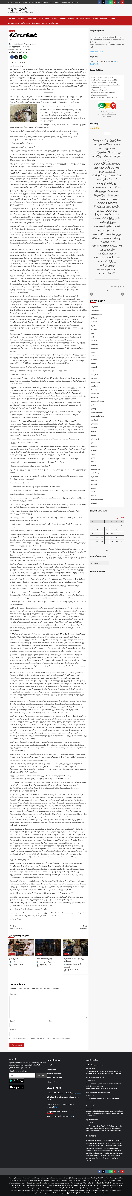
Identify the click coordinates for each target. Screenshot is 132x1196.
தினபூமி (93, 431)
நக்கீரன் (93, 458)
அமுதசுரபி (94, 306)
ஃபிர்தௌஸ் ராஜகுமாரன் (30, 44)
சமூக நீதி (63, 18)
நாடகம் (44, 23)
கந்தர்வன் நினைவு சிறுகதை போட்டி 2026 (104, 80)
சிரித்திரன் (94, 374)
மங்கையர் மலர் (95, 469)
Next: (83, 927)
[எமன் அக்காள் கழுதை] (48, 947)
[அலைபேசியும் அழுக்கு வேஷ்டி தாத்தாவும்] (75, 947)
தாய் (92, 405)
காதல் (41, 18)
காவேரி (93, 356)
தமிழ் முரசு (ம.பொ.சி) (97, 401)
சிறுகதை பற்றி (36, 2)
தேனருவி (94, 450)
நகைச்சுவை (104, 18)
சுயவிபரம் (57, 2)
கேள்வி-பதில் (26, 2)
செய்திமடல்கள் (52, 1069)
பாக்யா (93, 461)
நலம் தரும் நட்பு (14, 959)
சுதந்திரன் (94, 378)
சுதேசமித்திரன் (95, 382)
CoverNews (94, 1193)
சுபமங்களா (94, 386)
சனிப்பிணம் (94, 1119)
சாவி (92, 371)
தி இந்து (93, 408)
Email (51, 1021)
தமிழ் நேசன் (95, 393)
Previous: (16, 927)
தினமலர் (94, 435)
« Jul (106, 550)
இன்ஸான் (94, 318)
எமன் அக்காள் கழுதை (44, 959)
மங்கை (93, 465)
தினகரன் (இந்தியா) (97, 412)
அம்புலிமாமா (95, 310)
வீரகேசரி (94, 503)
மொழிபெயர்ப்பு (53, 23)
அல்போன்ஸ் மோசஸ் (18, 962)
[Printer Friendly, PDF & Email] (16, 919)
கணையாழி (94, 344)
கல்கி (93, 352)
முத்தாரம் (94, 484)
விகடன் (93, 495)
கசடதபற (94, 340)
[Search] (123, 18)
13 (107, 533)
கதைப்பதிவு (17, 2)
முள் (94, 1105)
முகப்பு (10, 2)
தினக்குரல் (94, 420)
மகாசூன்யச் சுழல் (99, 1065)
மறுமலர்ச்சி (94, 476)
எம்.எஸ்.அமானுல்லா (105, 1092)
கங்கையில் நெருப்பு (98, 1077)
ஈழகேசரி (94, 322)
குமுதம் (93, 363)
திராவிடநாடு (95, 439)
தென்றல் (94, 446)
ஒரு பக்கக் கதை (13, 23)
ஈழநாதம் (94, 329)
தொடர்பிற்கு (75, 2)
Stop (107, 290)
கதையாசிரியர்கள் (47, 2)
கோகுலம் (94, 367)
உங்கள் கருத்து (66, 2)
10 (92, 533)
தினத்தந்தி (94, 424)
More (79, 1093)
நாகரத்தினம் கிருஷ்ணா (47, 962)
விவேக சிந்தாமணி (97, 499)
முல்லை (93, 488)
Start (106, 290)
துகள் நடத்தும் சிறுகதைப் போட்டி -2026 (103, 82)
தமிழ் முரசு (94, 397)
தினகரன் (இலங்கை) (97, 416)
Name (12, 1021)
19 (102, 537)
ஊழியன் (94, 337)
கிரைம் (47, 18)
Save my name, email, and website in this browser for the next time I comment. (41, 1038)
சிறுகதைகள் (17, 9)
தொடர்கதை (36, 23)
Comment (13, 994)
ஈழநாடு (93, 325)
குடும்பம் (54, 18)
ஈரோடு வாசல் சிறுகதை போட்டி (100, 90)
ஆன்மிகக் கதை (31, 18)
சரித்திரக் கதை (73, 18)
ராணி (93, 492)
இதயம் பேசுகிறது (96, 314)
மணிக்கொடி (95, 473)
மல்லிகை (94, 480)
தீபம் (92, 442)
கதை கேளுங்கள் (52, 1065)
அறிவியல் (20, 18)
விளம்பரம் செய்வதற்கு (54, 1073)
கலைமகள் (94, 348)
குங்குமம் (94, 359)
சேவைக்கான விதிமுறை (54, 1077)
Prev (91, 294)
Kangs (88, 1077)
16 (121, 533)
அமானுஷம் (11, 18)
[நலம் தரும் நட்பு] (21, 947)
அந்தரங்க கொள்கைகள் (54, 1082)
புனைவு (112, 18)
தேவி (93, 454)
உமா (92, 333)
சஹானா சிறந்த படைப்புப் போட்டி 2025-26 (104, 97)
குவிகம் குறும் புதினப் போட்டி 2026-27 (103, 77)
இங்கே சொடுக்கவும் (96, 52)
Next (122, 294)
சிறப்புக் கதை (25, 23)
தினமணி (94, 427)
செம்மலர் (94, 390)
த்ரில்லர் (95, 18)
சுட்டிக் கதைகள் (85, 18)
